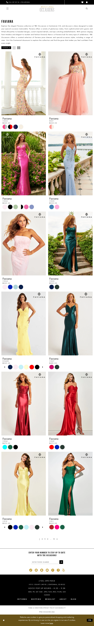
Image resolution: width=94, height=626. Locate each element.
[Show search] (87, 8)
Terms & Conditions (35, 608)
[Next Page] (57, 539)
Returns (22, 599)
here (51, 623)
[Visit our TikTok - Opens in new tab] (30, 570)
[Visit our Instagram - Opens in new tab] (36, 570)
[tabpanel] (10, 367)
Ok (90, 620)
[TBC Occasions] (47, 8)
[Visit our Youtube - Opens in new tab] (47, 570)
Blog (73, 599)
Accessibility (61, 608)
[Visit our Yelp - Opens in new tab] (63, 570)
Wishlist (50, 599)
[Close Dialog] (3, 620)
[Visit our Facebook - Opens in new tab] (58, 570)
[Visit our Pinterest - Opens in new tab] (52, 570)
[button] (87, 2)
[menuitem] (18, 2)
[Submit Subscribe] (61, 562)
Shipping (36, 599)
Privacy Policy (49, 608)
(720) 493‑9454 (47, 581)
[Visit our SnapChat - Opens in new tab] (41, 570)
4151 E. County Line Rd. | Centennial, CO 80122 (47, 584)
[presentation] (23, 83)
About (63, 599)
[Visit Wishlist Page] (82, 2)
